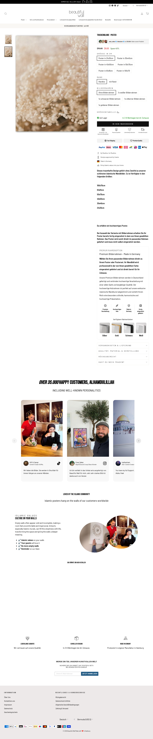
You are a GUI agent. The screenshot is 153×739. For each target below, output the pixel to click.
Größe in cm (104, 54)
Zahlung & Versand (62, 708)
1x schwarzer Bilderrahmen (109, 98)
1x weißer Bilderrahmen (127, 92)
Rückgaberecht (107, 357)
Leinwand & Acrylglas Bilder (68, 20)
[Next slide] (138, 440)
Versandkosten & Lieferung (115, 345)
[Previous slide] (14, 440)
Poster (23, 20)
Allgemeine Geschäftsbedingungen (67, 705)
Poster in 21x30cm (106, 58)
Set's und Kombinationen (37, 20)
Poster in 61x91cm (106, 70)
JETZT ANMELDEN (89, 674)
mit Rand (112, 81)
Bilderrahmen (105, 88)
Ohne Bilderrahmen (106, 92)
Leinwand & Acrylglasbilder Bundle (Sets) (90, 20)
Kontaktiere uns (9, 701)
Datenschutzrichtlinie (63, 701)
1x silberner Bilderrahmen (134, 98)
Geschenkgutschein (10, 712)
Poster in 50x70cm (125, 64)
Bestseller (108, 20)
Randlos (102, 81)
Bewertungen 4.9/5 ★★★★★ (123, 20)
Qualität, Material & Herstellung (119, 351)
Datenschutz (8, 708)
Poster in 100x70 (123, 70)
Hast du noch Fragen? (111, 362)
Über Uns (7, 697)
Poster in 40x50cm (106, 64)
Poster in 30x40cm (124, 58)
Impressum (8, 705)
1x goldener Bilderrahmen (109, 105)
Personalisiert (51, 20)
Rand (100, 77)
